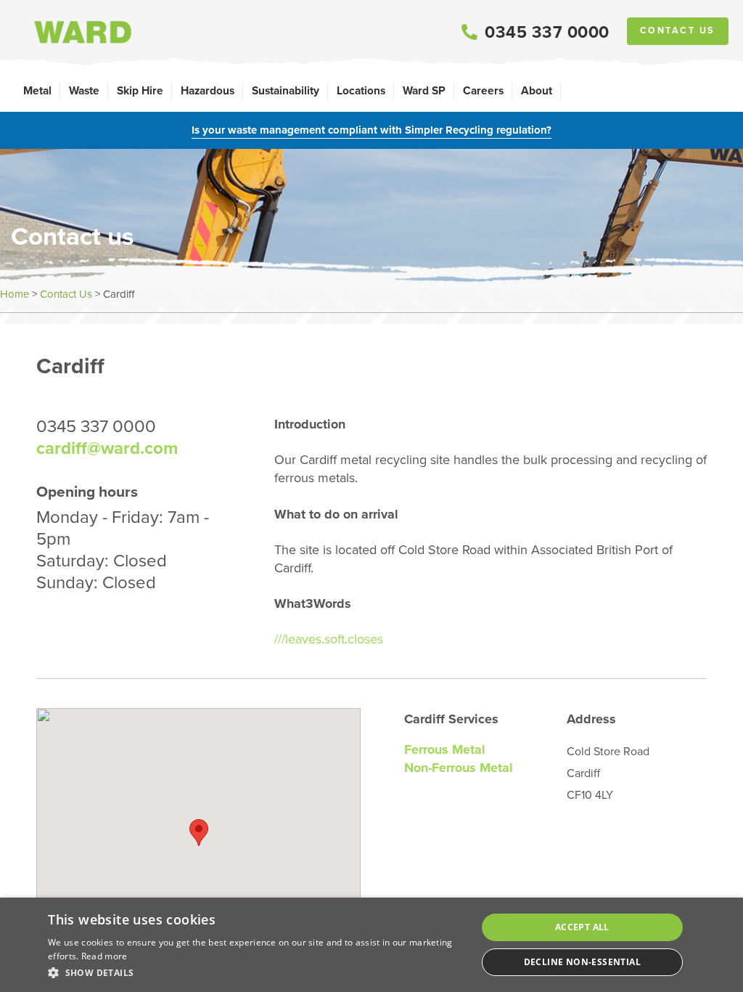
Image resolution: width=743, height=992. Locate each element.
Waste (84, 90)
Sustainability (285, 90)
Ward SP (424, 90)
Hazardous (207, 90)
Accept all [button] (582, 927)
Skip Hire (140, 90)
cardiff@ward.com (107, 448)
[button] (256, 972)
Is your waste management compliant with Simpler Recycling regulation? (371, 130)
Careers (483, 90)
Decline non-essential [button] (582, 962)
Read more (104, 956)
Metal (37, 90)
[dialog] (371, 945)
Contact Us (677, 30)
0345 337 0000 (547, 32)
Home (14, 294)
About (536, 90)
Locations (361, 90)
